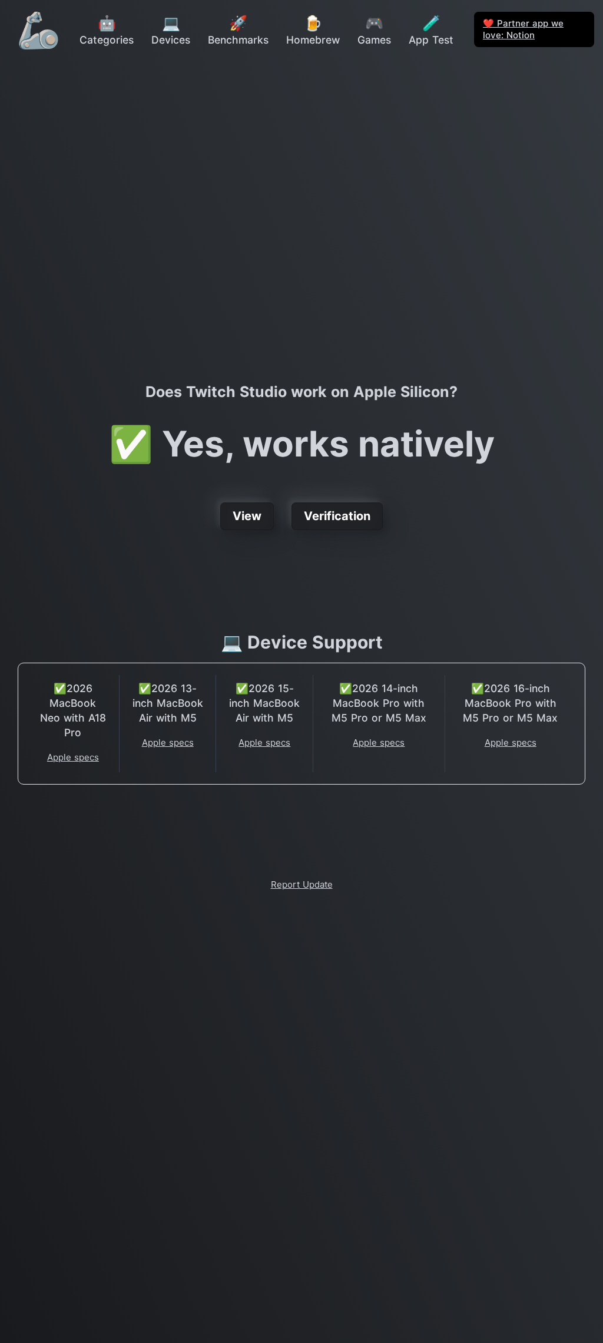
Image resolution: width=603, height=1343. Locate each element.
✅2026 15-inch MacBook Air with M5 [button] (264, 703)
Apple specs (73, 757)
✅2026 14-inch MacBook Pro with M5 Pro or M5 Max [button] (379, 703)
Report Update (302, 884)
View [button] (247, 516)
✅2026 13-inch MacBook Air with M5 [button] (167, 703)
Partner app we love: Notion (523, 29)
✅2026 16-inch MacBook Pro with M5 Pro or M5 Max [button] (510, 703)
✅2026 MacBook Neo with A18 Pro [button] (73, 710)
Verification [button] (337, 516)
